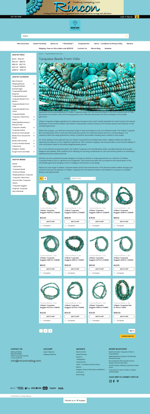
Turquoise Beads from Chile (20, 105)
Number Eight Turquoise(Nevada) (19, 90)
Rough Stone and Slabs (21, 152)
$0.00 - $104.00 (18, 59)
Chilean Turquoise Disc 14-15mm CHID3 (123, 306)
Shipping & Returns (49, 354)
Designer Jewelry (18, 149)
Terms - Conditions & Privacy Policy (108, 43)
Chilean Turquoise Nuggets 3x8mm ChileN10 (99, 211)
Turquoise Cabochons (20, 117)
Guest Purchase (39, 43)
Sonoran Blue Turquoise (22, 180)
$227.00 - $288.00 (19, 67)
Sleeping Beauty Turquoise (23, 175)
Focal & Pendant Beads (21, 143)
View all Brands (17, 191)
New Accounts (23, 43)
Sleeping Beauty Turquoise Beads (18, 85)
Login (122, 17)
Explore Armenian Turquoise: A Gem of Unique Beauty (121, 353)
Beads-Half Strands (19, 141)
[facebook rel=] (113, 381)
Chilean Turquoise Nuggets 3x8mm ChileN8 (50, 259)
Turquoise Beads (18, 114)
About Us (54, 43)
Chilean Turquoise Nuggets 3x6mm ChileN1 (98, 306)
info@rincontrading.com (26, 361)
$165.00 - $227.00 (18, 64)
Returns (130, 43)
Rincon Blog (95, 48)
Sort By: (67, 178)
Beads (15, 164)
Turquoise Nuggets (20, 186)
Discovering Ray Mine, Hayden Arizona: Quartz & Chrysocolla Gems (122, 362)
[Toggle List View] (45, 178)
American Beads (19, 172)
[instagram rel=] (110, 381)
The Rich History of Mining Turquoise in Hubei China (123, 366)
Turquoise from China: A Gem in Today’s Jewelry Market (122, 371)
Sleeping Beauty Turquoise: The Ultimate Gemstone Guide (122, 357)
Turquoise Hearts (18, 130)
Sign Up (130, 17)
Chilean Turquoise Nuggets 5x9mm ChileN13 (75, 211)
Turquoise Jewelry (19, 127)
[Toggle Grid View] (41, 178)
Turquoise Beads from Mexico (20, 100)
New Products (17, 81)
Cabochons (16, 146)
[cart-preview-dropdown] (136, 16)
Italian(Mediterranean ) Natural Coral (21, 123)
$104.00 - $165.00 (18, 62)
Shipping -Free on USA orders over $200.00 (56, 48)
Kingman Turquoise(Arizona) (19, 95)
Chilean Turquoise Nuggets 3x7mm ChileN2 (74, 306)
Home (41, 54)
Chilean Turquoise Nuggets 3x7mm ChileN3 (50, 306)
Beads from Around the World (21, 137)
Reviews (108, 48)
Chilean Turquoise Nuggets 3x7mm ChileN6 (99, 259)
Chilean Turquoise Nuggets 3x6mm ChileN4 (123, 259)
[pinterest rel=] (117, 381)
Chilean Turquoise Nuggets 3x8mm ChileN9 (123, 211)
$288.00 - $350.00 (19, 70)
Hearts (14, 120)
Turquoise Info (83, 43)
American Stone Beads (21, 133)
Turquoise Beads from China (20, 110)
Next (131, 331)
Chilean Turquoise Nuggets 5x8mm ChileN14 (50, 211)
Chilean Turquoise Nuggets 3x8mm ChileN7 (74, 259)
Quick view (50, 205)
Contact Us (82, 48)
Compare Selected (127, 336)
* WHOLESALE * (68, 43)
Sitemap (28, 396)
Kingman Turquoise (20, 188)
